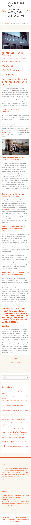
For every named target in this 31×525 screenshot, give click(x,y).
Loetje (22, 429)
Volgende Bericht (15, 362)
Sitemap (19, 519)
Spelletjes (15, 437)
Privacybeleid (25, 519)
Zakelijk (26, 446)
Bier (17, 419)
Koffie (9, 58)
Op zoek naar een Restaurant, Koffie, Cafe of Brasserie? (16, 9)
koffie (12, 90)
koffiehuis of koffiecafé (10, 209)
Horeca (10, 425)
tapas (19, 437)
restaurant (15, 435)
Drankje (24, 419)
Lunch (4, 432)
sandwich (20, 434)
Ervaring (15, 422)
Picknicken (4, 434)
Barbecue (13, 419)
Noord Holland (15, 58)
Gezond (5, 425)
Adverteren (4, 419)
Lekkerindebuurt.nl (16, 521)
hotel (14, 425)
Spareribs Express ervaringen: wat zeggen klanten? (15, 410)
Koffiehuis (26, 425)
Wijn (22, 446)
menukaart (9, 432)
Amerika (8, 419)
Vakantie (10, 446)
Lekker (9, 428)
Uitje (4, 446)
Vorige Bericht (15, 358)
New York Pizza (18, 432)
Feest (19, 422)
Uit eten (19, 441)
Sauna (24, 434)
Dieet (20, 419)
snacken (10, 437)
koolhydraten (4, 428)
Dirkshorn (5, 58)
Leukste (15, 428)
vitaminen (15, 446)
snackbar (4, 437)
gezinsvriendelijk (24, 422)
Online (25, 432)
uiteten (25, 441)
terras (23, 437)
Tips (11, 441)
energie (10, 422)
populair (9, 434)
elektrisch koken (5, 422)
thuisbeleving (5, 441)
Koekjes (17, 425)
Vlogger (19, 446)
